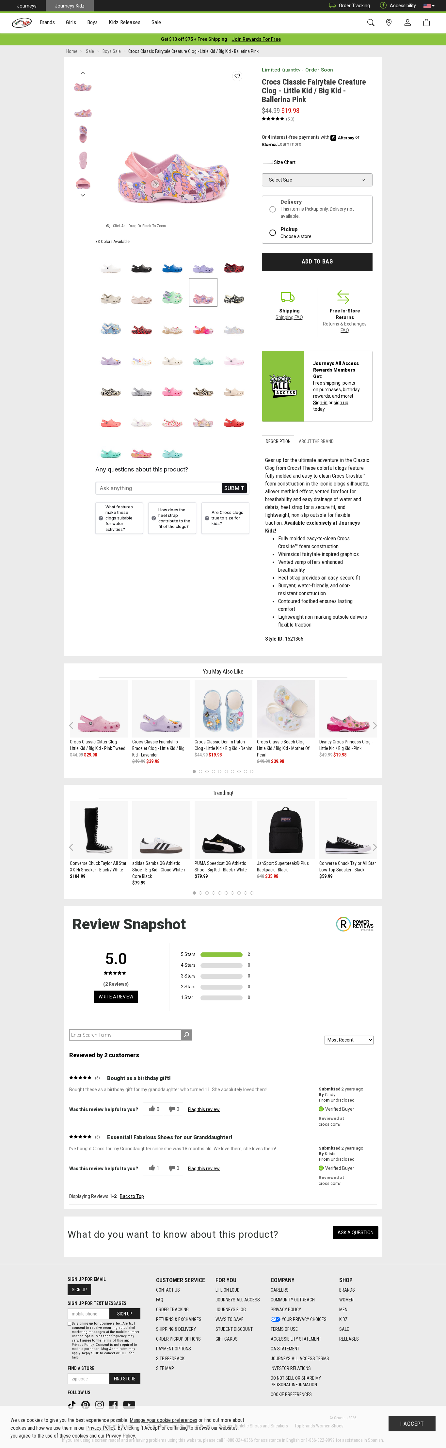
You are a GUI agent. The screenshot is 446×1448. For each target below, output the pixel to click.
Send (234, 488)
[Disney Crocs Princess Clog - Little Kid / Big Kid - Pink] (348, 709)
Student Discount (234, 1329)
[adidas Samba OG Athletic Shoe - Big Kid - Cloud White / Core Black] (161, 830)
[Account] (409, 23)
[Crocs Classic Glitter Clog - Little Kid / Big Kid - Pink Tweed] (99, 709)
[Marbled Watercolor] (141, 385)
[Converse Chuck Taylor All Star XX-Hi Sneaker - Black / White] (99, 830)
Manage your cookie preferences (163, 1420)
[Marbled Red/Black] (234, 261)
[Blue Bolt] (172, 261)
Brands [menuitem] (47, 22)
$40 (260, 876)
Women (346, 1299)
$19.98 (215, 754)
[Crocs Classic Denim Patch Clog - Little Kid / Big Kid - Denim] (223, 709)
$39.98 (152, 761)
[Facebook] (114, 1404)
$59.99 (325, 876)
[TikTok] (72, 1404)
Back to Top (132, 1196)
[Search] (372, 23)
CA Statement (285, 1348)
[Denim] (111, 323)
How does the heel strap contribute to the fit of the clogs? (174, 518)
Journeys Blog (230, 1309)
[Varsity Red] (234, 416)
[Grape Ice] (203, 416)
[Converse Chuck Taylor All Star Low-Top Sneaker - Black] (348, 830)
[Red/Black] (141, 323)
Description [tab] (278, 441)
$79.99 (138, 882)
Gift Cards (226, 1339)
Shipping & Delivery (176, 1329)
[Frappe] (234, 385)
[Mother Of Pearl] (234, 323)
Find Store (124, 1378)
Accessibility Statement (296, 1339)
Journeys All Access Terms (300, 1358)
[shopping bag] (428, 23)
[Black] (141, 261)
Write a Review (116, 996)
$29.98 (90, 754)
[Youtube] (129, 1404)
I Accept (412, 1424)
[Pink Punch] (141, 447)
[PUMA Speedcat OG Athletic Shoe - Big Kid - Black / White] (223, 830)
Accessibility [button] (403, 5)
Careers (280, 1290)
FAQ (159, 1299)
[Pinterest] (86, 1404)
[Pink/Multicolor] (203, 323)
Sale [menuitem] (156, 22)
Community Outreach (293, 1299)
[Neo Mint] (172, 292)
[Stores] (390, 23)
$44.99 (76, 754)
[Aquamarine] (203, 354)
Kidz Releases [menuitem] (124, 22)
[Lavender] (203, 261)
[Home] (21, 23)
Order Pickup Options (178, 1339)
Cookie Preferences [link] (291, 1394)
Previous (83, 71)
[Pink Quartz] (141, 292)
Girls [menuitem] (71, 22)
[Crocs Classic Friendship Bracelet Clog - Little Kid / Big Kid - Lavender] (161, 709)
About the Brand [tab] (316, 441)
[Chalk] (203, 385)
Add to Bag (317, 261)
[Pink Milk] (234, 354)
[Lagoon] (111, 447)
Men (343, 1309)
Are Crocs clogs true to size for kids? (227, 518)
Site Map (165, 1368)
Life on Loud (227, 1290)
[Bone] (111, 292)
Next (83, 194)
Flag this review (204, 1109)
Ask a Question (356, 1232)
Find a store (81, 1368)
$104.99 (77, 876)
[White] (111, 261)
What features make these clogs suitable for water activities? (119, 518)
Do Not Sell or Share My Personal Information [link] (296, 1381)
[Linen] (172, 354)
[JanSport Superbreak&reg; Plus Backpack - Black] (286, 830)
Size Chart (284, 162)
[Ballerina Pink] (203, 292)
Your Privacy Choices (304, 1319)
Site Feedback (170, 1358)
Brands (347, 1290)
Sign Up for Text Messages (97, 1303)
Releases (349, 1339)
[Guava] (111, 416)
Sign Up (79, 1289)
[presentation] (47, 23)
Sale (344, 1329)
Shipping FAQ (289, 317)
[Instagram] (100, 1404)
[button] (429, 6)
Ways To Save (229, 1319)
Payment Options (173, 1348)
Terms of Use (284, 1329)
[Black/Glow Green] (111, 385)
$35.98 (271, 876)
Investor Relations (291, 1368)
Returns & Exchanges (178, 1319)
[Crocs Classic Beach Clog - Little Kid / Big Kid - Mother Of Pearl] (286, 709)
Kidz (343, 1319)
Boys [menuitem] (92, 22)
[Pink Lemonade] (172, 385)
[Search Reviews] (186, 1035)
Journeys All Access (237, 1299)
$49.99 (138, 761)
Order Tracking (354, 5)
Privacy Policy (286, 1309)
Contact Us (168, 1290)
